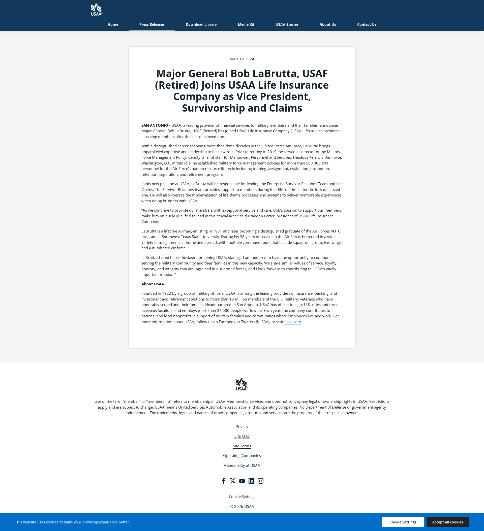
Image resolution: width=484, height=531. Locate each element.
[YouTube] (242, 481)
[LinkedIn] (251, 481)
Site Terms (242, 445)
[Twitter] (232, 481)
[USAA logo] (242, 384)
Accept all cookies (447, 522)
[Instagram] (260, 481)
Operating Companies (242, 455)
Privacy (242, 426)
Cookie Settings (242, 496)
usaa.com (292, 321)
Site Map (242, 436)
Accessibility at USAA (242, 465)
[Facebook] (223, 481)
